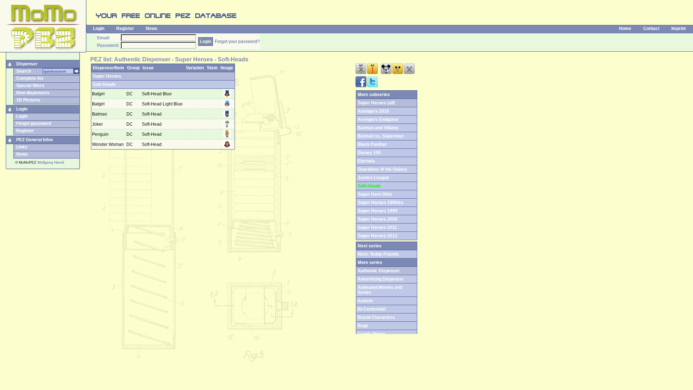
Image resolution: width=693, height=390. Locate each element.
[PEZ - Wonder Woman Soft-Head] (227, 145)
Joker (97, 124)
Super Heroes (107, 76)
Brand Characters (376, 317)
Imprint (678, 28)
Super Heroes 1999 (377, 210)
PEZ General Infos (34, 139)
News (151, 28)
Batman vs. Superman (381, 136)
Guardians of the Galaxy (382, 169)
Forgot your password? (237, 41)
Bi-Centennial (371, 309)
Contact (651, 28)
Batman (99, 114)
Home (625, 28)
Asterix (365, 300)
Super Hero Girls (375, 194)
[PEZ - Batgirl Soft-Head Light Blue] (227, 105)
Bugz (363, 325)
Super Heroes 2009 (377, 219)
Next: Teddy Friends (378, 254)
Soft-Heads (104, 84)
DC (130, 93)
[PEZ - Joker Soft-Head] (227, 125)
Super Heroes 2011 (377, 227)
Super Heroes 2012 (377, 235)
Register (125, 28)
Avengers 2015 (373, 111)
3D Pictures (28, 100)
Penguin (100, 134)
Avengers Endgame (378, 119)
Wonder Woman (108, 144)
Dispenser (27, 63)
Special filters (30, 85)
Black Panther (372, 144)
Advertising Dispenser (381, 279)
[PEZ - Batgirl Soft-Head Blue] (227, 95)
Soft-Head (152, 114)
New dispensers (32, 92)
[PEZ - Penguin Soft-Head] (227, 135)
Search (23, 71)
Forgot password (33, 123)
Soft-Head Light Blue (163, 104)
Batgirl (98, 93)
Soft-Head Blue (157, 93)
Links (21, 147)
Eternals (366, 161)
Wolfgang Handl (50, 162)
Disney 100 (369, 152)
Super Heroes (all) (376, 102)
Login (98, 28)
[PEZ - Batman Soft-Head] (227, 115)
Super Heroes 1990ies (381, 202)
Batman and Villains (378, 127)
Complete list (29, 78)
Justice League (373, 177)
